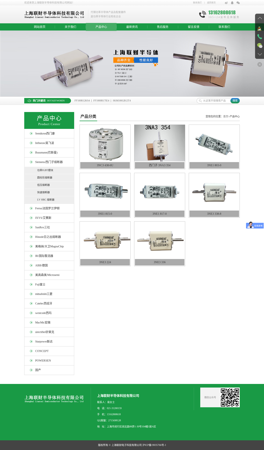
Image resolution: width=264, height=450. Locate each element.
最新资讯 (132, 26)
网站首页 (39, 26)
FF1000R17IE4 (101, 100)
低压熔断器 (43, 185)
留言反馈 (193, 26)
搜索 (235, 100)
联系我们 (197, 2)
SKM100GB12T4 (122, 100)
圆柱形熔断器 (44, 177)
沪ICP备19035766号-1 (154, 445)
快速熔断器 (43, 192)
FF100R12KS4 (82, 100)
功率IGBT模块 (45, 170)
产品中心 (101, 26)
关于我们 (70, 26)
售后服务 (162, 26)
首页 (225, 116)
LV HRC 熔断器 (45, 199)
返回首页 (211, 2)
